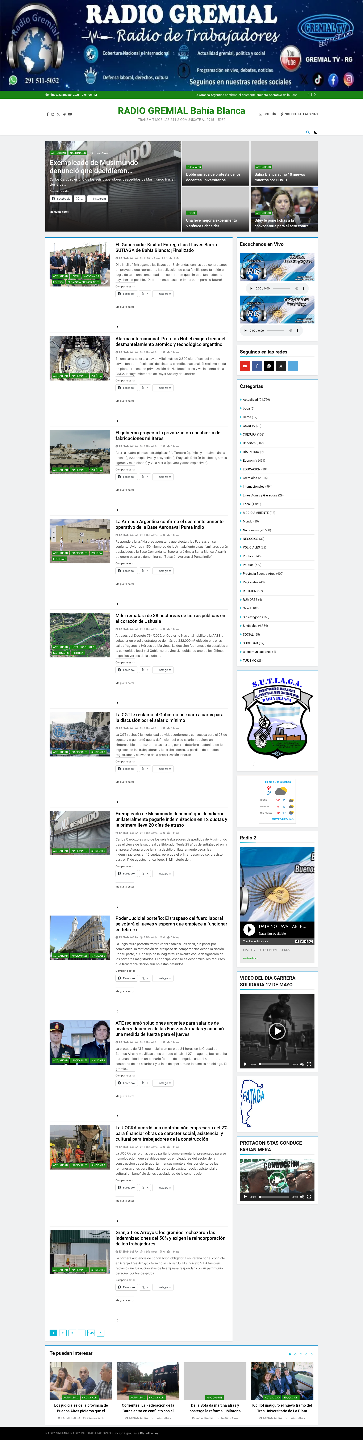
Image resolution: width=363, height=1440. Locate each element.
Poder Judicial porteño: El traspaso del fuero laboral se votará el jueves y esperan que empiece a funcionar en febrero (171, 924)
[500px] (293, 366)
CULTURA (249, 434)
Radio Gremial (205, 1418)
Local (191, 213)
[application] (277, 1031)
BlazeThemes (149, 1433)
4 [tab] (306, 1354)
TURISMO (249, 660)
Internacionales (83, 647)
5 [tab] (312, 1354)
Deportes (249, 443)
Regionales (250, 582)
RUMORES (250, 600)
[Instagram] (269, 366)
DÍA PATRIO (251, 452)
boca (246, 408)
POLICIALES (251, 547)
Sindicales (98, 752)
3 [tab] (301, 1354)
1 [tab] (290, 1354)
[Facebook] (257, 366)
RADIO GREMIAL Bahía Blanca (181, 110)
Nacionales (78, 158)
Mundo (248, 521)
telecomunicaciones (257, 652)
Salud (247, 608)
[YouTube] (245, 366)
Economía (250, 460)
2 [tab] (295, 1354)
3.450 (91, 1333)
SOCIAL (248, 634)
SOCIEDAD (59, 559)
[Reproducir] (245, 1064)
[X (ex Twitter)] (281, 366)
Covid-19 (249, 426)
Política (96, 376)
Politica (58, 282)
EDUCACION (251, 469)
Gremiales (194, 167)
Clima (247, 417)
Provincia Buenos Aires (83, 282)
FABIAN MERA (128, 258)
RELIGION (249, 591)
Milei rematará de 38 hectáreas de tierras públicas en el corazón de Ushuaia (244, 94)
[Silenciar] (302, 1064)
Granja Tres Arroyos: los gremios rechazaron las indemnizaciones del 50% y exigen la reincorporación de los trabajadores (170, 1238)
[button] (277, 1031)
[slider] (274, 1064)
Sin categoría (252, 617)
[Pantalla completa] (309, 1064)
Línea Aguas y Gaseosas (260, 495)
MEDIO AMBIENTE (256, 513)
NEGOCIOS (250, 539)
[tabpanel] (80, 1391)
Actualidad (58, 158)
